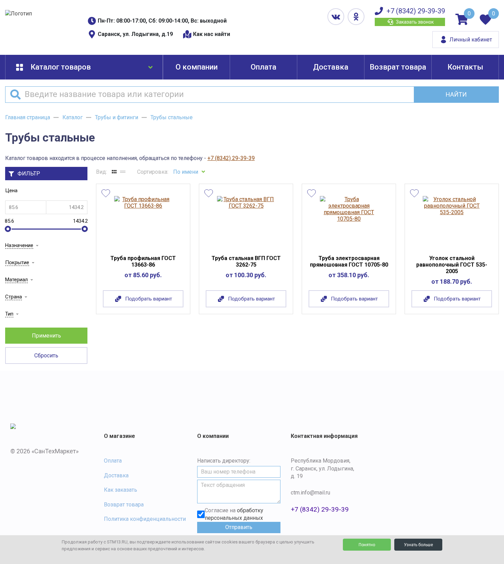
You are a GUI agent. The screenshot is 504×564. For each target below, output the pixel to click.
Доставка (330, 67)
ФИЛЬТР (28, 173)
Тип (9, 314)
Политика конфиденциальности (145, 519)
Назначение (19, 245)
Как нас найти (211, 34)
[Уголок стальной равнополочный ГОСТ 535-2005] (451, 221)
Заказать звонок (415, 22)
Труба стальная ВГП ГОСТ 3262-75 (246, 261)
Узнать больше (418, 544)
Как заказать (120, 490)
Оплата (263, 67)
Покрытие (17, 262)
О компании (197, 67)
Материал (16, 280)
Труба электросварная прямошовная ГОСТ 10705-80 (349, 261)
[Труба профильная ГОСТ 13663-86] (143, 221)
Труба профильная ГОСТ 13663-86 (143, 261)
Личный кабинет (470, 39)
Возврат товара (398, 67)
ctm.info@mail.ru (310, 492)
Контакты (465, 67)
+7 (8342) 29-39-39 (415, 11)
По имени (185, 172)
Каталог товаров (61, 67)
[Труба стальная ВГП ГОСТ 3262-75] (246, 221)
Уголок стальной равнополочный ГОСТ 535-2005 (451, 264)
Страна (13, 297)
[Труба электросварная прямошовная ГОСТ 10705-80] (348, 221)
